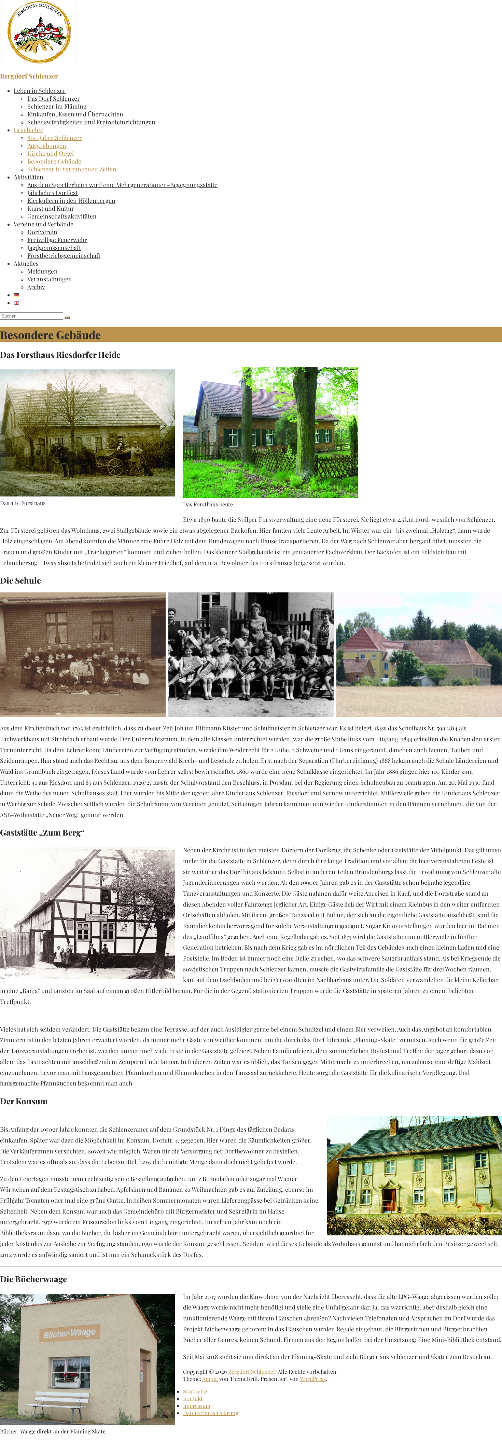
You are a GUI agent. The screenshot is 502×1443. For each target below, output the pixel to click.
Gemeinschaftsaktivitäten (62, 216)
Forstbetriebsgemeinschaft (63, 255)
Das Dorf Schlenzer (53, 98)
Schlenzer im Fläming (56, 106)
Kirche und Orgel (50, 153)
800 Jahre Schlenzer (54, 137)
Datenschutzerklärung (210, 1412)
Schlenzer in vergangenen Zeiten (71, 169)
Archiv (36, 287)
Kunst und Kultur (50, 208)
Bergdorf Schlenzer (29, 76)
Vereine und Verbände (43, 224)
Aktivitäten (28, 177)
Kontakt (193, 1398)
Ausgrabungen (46, 145)
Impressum (196, 1405)
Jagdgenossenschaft (54, 247)
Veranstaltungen (49, 279)
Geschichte (28, 130)
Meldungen (42, 271)
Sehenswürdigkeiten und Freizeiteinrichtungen (91, 122)
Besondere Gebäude (54, 161)
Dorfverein (42, 232)
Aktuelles (26, 263)
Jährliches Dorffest (52, 192)
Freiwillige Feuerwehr (57, 239)
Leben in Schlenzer (40, 90)
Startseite (195, 1391)
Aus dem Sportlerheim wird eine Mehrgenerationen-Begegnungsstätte (122, 184)
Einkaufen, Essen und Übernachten (75, 114)
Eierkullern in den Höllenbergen (71, 200)
